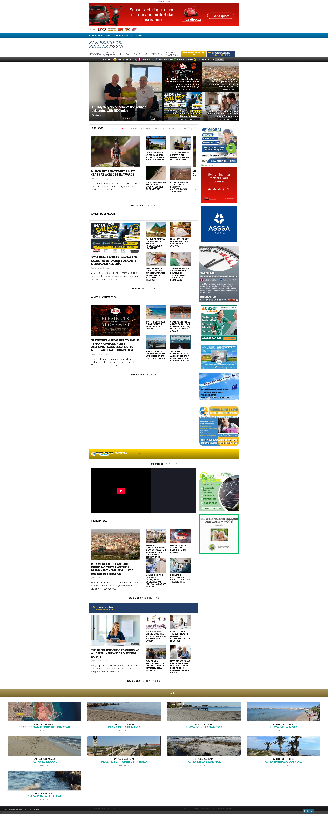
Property (135, 54)
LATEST (124, 128)
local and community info (141, 128)
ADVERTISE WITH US (120, 35)
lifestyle (182, 128)
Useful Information (154, 54)
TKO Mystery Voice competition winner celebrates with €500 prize (180, 156)
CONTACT (108, 35)
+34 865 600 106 (97, 35)
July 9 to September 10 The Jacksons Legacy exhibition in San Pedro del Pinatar (179, 356)
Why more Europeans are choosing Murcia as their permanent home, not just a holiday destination (112, 568)
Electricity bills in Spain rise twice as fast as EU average (180, 242)
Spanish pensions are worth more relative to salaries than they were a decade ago (179, 274)
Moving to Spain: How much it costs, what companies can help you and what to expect (156, 581)
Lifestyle (124, 54)
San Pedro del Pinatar (164, 693)
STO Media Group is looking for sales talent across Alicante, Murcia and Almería (114, 261)
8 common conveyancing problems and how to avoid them (180, 578)
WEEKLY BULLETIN (136, 35)
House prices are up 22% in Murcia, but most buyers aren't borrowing (155, 156)
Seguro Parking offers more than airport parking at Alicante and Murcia (156, 636)
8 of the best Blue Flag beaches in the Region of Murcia (155, 325)
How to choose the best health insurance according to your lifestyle (180, 636)
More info (34, 810)
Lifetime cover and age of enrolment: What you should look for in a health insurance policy (180, 667)
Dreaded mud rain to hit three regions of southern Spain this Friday (179, 187)
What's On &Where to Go (109, 53)
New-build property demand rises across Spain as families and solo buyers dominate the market (156, 552)
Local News (95, 54)
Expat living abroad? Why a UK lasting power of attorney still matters (155, 666)
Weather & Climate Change (173, 53)
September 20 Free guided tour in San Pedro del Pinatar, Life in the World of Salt (180, 326)
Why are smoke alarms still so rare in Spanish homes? (178, 549)
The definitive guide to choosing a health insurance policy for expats (115, 653)
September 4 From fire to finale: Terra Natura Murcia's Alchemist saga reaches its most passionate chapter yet (115, 345)
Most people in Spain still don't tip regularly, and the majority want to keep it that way (155, 274)
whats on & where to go (165, 128)
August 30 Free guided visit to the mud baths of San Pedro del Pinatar (156, 354)
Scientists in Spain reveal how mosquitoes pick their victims (156, 185)
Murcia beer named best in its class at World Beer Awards (113, 173)
